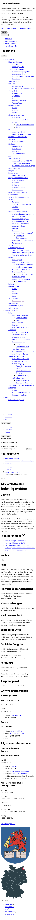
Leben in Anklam (11, 59)
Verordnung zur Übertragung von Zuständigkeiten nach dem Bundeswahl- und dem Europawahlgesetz (20, 547)
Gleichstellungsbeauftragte (18, 197)
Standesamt (13, 298)
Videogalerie (17, 146)
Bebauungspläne (18, 216)
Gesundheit (12, 91)
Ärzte (14, 98)
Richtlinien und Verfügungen (22, 240)
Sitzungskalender (18, 187)
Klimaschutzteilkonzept (20, 262)
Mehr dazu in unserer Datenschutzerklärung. (17, 28)
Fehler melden (10, 912)
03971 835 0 (15, 766)
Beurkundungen (18, 301)
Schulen (15, 64)
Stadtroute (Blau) (22, 376)
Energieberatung (18, 272)
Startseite (8, 414)
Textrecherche (17, 190)
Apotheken (16, 96)
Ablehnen (4, 32)
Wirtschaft (8, 397)
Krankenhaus (17, 93)
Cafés (14, 108)
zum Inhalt (8, 39)
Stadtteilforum (21, 281)
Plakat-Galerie (17, 151)
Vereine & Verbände (16, 69)
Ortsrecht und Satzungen (17, 212)
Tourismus (12, 330)
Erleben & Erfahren (19, 337)
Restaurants (16, 110)
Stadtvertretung (14, 168)
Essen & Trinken (14, 105)
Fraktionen (16, 185)
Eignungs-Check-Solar (24, 274)
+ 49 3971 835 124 (17, 731)
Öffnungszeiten (14, 303)
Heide (14, 291)
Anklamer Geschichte (16, 356)
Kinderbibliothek (22, 120)
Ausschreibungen (15, 158)
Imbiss (14, 113)
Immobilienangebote (16, 400)
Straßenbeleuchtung (24, 267)
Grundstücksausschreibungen (23, 166)
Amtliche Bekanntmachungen (23, 214)
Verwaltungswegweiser (21, 250)
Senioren (11, 84)
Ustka (14, 296)
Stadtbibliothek (18, 117)
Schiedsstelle (13, 308)
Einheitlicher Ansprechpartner (23, 253)
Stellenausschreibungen (21, 163)
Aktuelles (11, 199)
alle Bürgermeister (19, 175)
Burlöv (14, 289)
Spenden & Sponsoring (24, 383)
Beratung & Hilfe (18, 67)
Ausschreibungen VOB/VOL (22, 161)
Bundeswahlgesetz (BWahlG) (15, 541)
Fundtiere (15, 202)
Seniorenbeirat (17, 86)
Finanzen (15, 231)
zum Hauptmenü (11, 41)
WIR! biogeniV (17, 260)
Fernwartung (9, 914)
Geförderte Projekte (15, 306)
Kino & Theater (17, 322)
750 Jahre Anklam (19, 154)
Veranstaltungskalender (21, 339)
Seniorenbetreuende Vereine (23, 88)
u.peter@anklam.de (17, 733)
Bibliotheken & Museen (16, 115)
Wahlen (11, 245)
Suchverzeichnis (18, 142)
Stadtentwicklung (18, 226)
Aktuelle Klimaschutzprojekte (22, 265)
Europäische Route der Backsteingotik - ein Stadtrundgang (20, 361)
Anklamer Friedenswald (20, 327)
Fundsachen (17, 243)
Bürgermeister (13, 173)
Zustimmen (5, 35)
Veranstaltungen (18, 277)
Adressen (11, 139)
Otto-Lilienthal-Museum (25, 125)
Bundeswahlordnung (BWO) (15, 543)
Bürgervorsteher (14, 170)
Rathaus (8, 156)
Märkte (14, 390)
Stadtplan (8, 417)
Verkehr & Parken (18, 349)
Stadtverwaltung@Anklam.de (20, 771)
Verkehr (15, 228)
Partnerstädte (13, 286)
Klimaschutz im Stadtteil (21, 279)
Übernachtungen (18, 342)
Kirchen (11, 129)
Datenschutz (13, 195)
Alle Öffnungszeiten (8, 824)
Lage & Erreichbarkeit (20, 332)
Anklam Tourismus (19, 335)
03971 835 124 (16, 715)
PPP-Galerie (16, 149)
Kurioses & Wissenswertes (17, 137)
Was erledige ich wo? (16, 248)
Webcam (15, 209)
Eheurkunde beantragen (14, 458)
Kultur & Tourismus (11, 310)
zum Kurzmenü (10, 43)
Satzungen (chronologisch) (22, 233)
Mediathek (12, 144)
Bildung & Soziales (15, 62)
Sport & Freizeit (13, 81)
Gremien (15, 183)
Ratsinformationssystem (17, 192)
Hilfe (6, 909)
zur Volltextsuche (11, 46)
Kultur (10, 313)
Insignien (11, 284)
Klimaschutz (12, 257)
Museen (15, 122)
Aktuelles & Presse (22, 380)
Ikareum (19, 127)
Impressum (9, 904)
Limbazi (15, 294)
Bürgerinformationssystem (18, 178)
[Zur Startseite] (4, 410)
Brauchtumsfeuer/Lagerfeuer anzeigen (19, 461)
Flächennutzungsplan (20, 219)
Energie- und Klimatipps (21, 269)
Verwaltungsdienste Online (22, 255)
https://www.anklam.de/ (20, 774)
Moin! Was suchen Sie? (9, 446)
